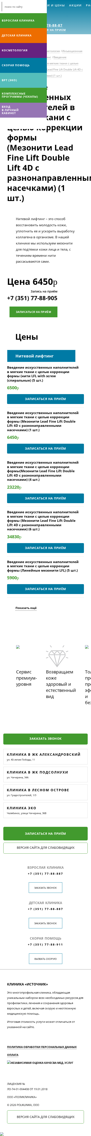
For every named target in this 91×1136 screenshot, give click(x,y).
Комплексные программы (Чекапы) (20, 95)
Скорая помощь (16, 65)
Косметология (15, 50)
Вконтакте (4, 123)
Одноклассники (21, 123)
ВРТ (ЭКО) (9, 80)
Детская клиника (17, 35)
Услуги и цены (50, 5)
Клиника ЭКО (21, 808)
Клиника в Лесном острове (38, 790)
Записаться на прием (47, 30)
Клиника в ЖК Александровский (44, 754)
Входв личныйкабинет (10, 110)
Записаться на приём (33, 312)
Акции (75, 5)
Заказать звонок (45, 738)
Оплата (12, 1055)
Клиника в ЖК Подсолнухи (37, 772)
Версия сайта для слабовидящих (45, 847)
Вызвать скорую (45, 958)
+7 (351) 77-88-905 (32, 298)
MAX (13, 123)
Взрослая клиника (18, 20)
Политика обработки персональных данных (42, 1047)
